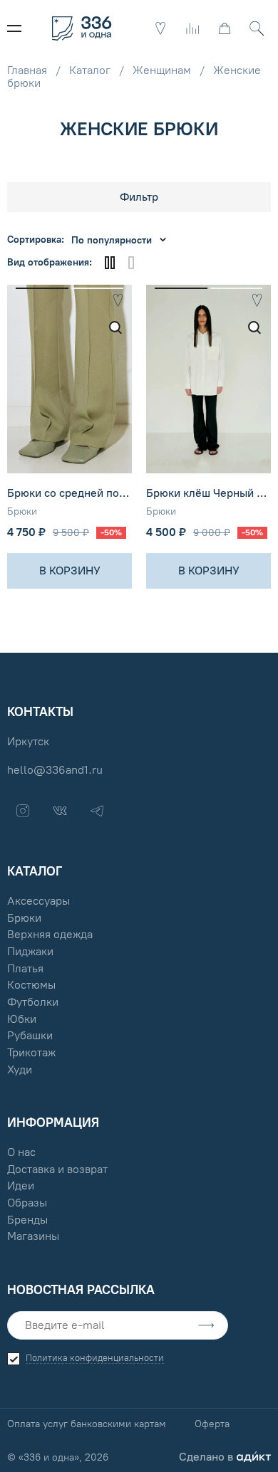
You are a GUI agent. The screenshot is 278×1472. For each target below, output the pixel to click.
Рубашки (30, 1035)
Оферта (212, 1424)
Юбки (21, 1019)
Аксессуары (38, 901)
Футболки (32, 1002)
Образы (27, 1202)
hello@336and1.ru (55, 770)
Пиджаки (30, 951)
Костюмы (31, 985)
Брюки (22, 511)
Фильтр (139, 197)
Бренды (27, 1219)
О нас (21, 1152)
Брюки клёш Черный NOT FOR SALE (208, 493)
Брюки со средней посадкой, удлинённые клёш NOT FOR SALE (69, 493)
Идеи (20, 1185)
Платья (25, 968)
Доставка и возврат (57, 1169)
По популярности (111, 240)
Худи (19, 1069)
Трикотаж (31, 1052)
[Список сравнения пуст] (192, 28)
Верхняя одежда (50, 934)
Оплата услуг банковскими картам (86, 1424)
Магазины (33, 1236)
